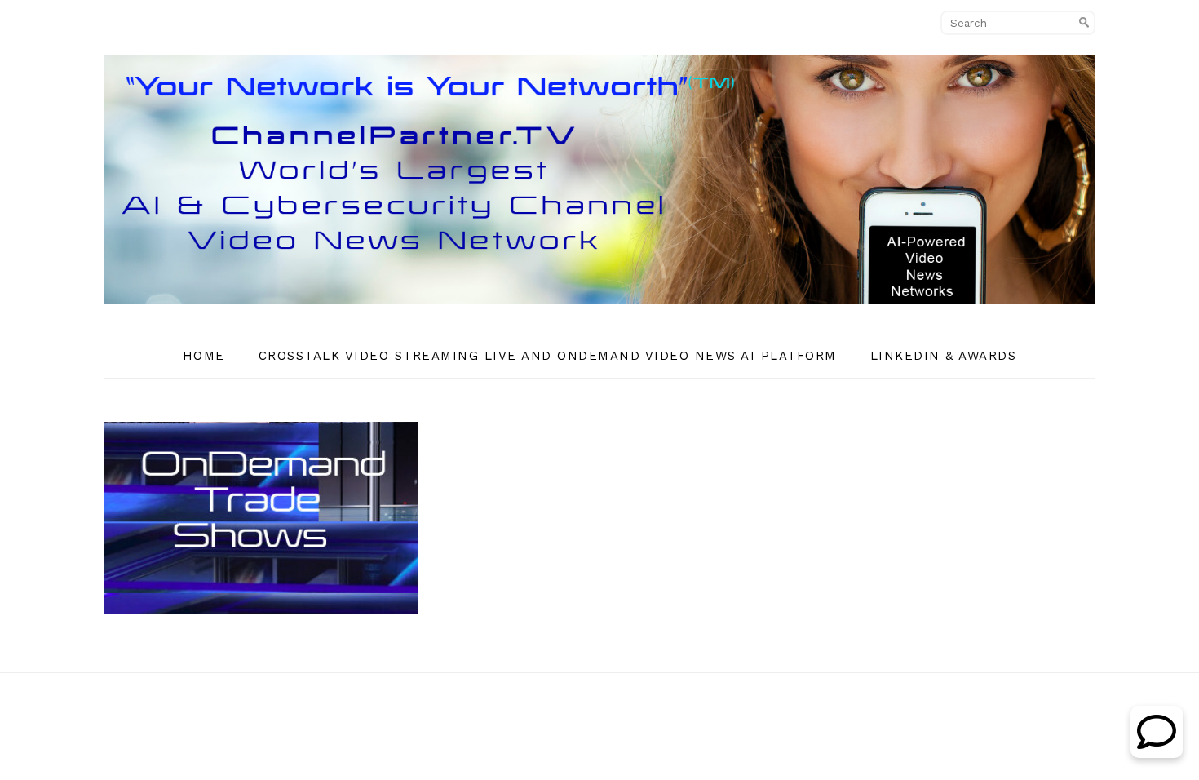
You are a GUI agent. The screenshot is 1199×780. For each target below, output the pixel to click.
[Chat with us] (1156, 753)
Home (204, 355)
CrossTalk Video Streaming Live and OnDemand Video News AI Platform (548, 355)
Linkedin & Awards (943, 355)
